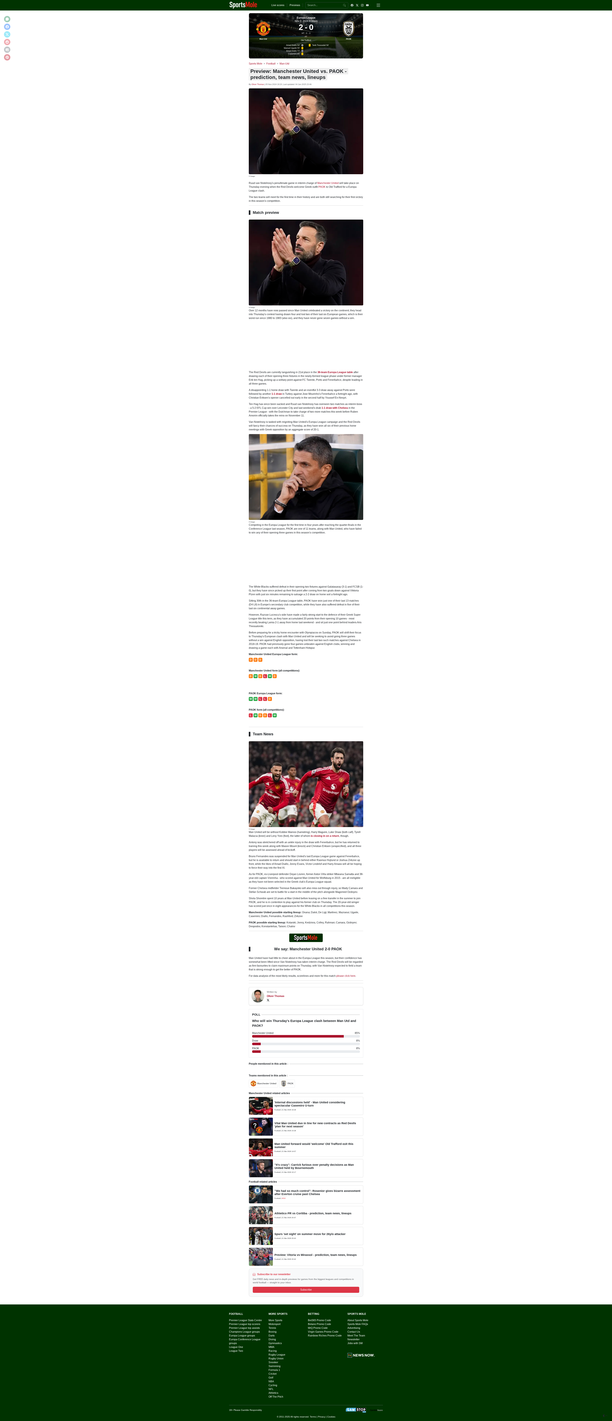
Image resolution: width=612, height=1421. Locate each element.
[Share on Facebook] (7, 27)
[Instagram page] (362, 5)
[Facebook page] (352, 5)
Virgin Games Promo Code (323, 1331)
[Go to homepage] (243, 4)
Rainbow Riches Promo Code (325, 1335)
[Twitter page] (357, 5)
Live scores (277, 5)
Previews (295, 5)
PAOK (348, 39)
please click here (345, 976)
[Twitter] (268, 1000)
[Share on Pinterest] (7, 57)
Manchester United (328, 183)
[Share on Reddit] (7, 42)
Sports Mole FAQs (357, 1324)
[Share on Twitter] (7, 34)
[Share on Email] (7, 49)
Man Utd (263, 39)
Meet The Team (356, 1335)
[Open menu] (378, 5)
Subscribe (306, 1289)
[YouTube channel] (367, 5)
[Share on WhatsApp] (7, 19)
